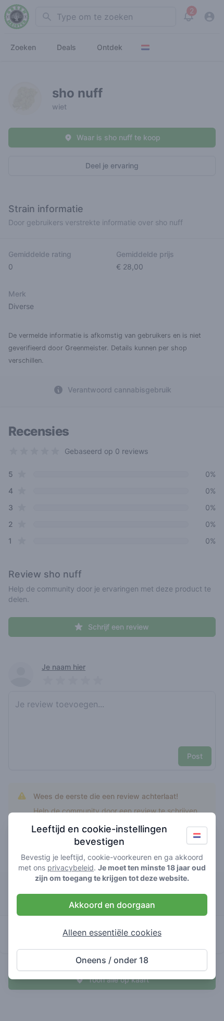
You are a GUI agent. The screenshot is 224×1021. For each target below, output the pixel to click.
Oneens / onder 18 (112, 960)
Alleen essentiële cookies (112, 932)
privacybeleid (70, 867)
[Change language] (196, 835)
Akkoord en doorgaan (112, 905)
